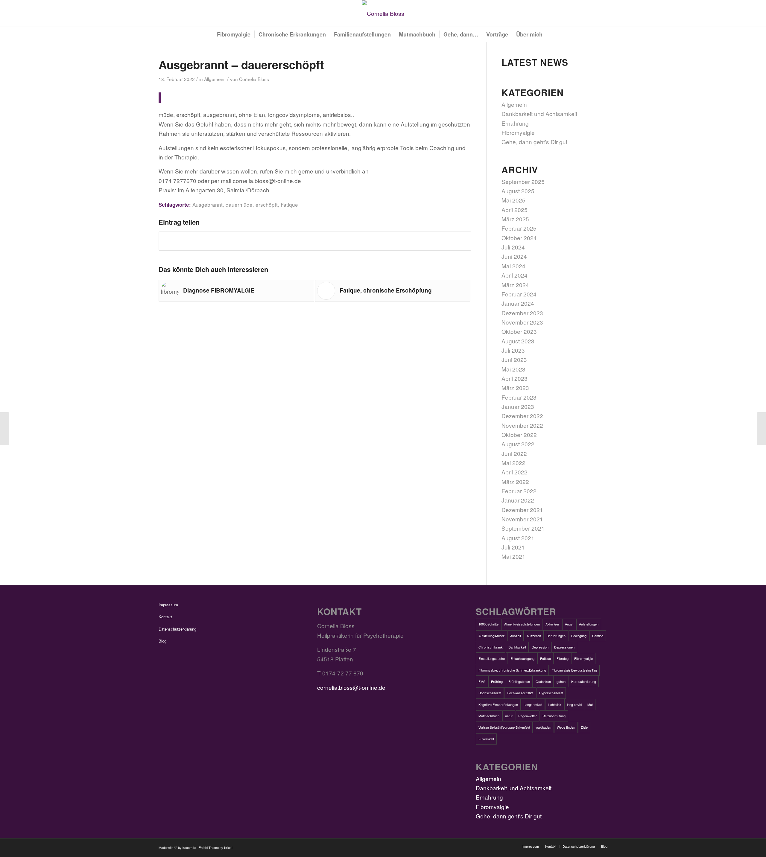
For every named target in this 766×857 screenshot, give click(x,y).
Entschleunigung (522, 658)
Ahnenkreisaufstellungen (522, 624)
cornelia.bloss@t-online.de (351, 687)
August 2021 (517, 538)
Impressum (168, 605)
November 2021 (522, 519)
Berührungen (556, 635)
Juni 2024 (514, 256)
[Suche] (549, 34)
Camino (597, 635)
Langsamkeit (533, 704)
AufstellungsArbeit (491, 635)
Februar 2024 (518, 294)
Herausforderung (583, 681)
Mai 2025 (513, 200)
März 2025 (515, 219)
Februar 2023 (518, 397)
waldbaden (543, 727)
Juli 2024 (513, 247)
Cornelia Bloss (254, 79)
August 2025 (517, 191)
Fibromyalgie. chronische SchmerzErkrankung (512, 670)
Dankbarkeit (517, 647)
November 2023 (522, 322)
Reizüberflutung (554, 715)
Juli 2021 (513, 547)
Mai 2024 (513, 266)
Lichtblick (554, 704)
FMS (481, 681)
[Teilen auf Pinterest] (341, 241)
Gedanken (543, 681)
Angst (569, 624)
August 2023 (517, 341)
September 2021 (523, 528)
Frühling (497, 681)
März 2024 (515, 285)
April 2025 (514, 210)
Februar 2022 (518, 491)
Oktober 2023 (519, 331)
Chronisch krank (490, 647)
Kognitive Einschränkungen (498, 704)
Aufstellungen (588, 624)
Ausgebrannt (207, 204)
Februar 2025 (518, 228)
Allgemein (214, 79)
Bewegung (578, 635)
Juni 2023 (514, 359)
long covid (574, 704)
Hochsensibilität (489, 692)
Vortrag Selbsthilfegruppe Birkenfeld (504, 727)
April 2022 (514, 472)
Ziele (584, 727)
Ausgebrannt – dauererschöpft (241, 64)
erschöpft (267, 204)
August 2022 (517, 444)
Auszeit (515, 635)
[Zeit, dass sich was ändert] (761, 428)
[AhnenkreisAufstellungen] (4, 428)
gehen (561, 681)
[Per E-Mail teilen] (445, 241)
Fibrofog (563, 658)
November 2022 (522, 425)
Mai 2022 (513, 463)
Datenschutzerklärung (177, 629)
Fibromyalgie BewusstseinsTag (574, 670)
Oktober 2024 (519, 238)
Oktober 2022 (519, 434)
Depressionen (564, 647)
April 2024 (514, 275)
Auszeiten (534, 635)
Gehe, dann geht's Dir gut (534, 142)
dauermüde (239, 204)
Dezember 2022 (522, 416)
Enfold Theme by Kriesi (215, 847)
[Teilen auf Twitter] (237, 241)
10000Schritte (488, 624)
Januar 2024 (517, 303)
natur (509, 715)
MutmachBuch (488, 715)
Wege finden (566, 727)
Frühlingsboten (519, 681)
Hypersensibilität (551, 692)
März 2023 (515, 387)
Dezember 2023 (522, 313)
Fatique (289, 204)
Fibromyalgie (518, 132)
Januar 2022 (517, 500)
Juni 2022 (514, 453)
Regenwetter (527, 715)
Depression (540, 647)
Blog (162, 641)
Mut (590, 704)
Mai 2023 (513, 369)
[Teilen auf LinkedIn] (393, 241)
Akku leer (552, 624)
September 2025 (523, 181)
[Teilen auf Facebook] (185, 241)
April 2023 (514, 378)
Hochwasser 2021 (520, 692)
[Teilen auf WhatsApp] (289, 241)
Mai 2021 (513, 556)
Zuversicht (486, 738)
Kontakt (165, 616)
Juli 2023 (513, 350)
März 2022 (515, 481)
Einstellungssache (491, 658)
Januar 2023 (517, 406)
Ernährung (515, 123)
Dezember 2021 (522, 510)
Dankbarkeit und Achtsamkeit (539, 113)
